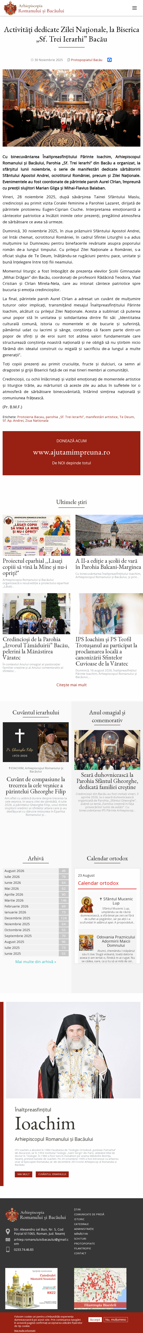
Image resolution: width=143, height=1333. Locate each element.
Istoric (79, 1219)
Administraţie (84, 1229)
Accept (95, 1320)
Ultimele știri (71, 502)
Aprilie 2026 (14, 894)
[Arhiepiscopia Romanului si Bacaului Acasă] (33, 7)
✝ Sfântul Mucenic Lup (116, 901)
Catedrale (81, 1224)
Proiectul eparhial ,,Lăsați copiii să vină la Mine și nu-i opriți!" (35, 567)
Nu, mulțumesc (115, 1319)
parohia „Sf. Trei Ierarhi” (65, 417)
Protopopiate (84, 1243)
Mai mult (23, 1174)
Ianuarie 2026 (15, 912)
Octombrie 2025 (17, 930)
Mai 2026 (12, 888)
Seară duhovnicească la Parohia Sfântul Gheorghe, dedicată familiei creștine (107, 781)
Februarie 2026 (16, 906)
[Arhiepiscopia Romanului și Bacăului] (35, 1214)
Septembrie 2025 (18, 936)
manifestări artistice (102, 417)
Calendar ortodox (98, 883)
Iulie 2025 (12, 947)
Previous (6, 107)
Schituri (80, 1238)
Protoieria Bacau (30, 417)
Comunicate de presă (89, 1214)
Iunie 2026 (13, 882)
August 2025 (14, 941)
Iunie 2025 (13, 953)
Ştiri (77, 1209)
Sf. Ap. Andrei (13, 420)
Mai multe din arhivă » (35, 961)
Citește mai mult (72, 684)
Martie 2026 (14, 900)
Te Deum (126, 417)
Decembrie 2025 (17, 918)
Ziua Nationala (36, 420)
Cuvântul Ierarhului (52, 1174)
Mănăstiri (81, 1233)
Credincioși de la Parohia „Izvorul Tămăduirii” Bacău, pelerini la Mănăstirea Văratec (36, 648)
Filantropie (82, 1248)
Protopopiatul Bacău (86, 60)
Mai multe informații (24, 1331)
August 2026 (14, 870)
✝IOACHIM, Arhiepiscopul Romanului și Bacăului (35, 769)
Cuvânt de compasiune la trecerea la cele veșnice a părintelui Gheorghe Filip (36, 785)
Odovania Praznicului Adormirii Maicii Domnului (116, 941)
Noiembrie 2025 (17, 924)
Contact (80, 1253)
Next (136, 107)
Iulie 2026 (12, 876)
